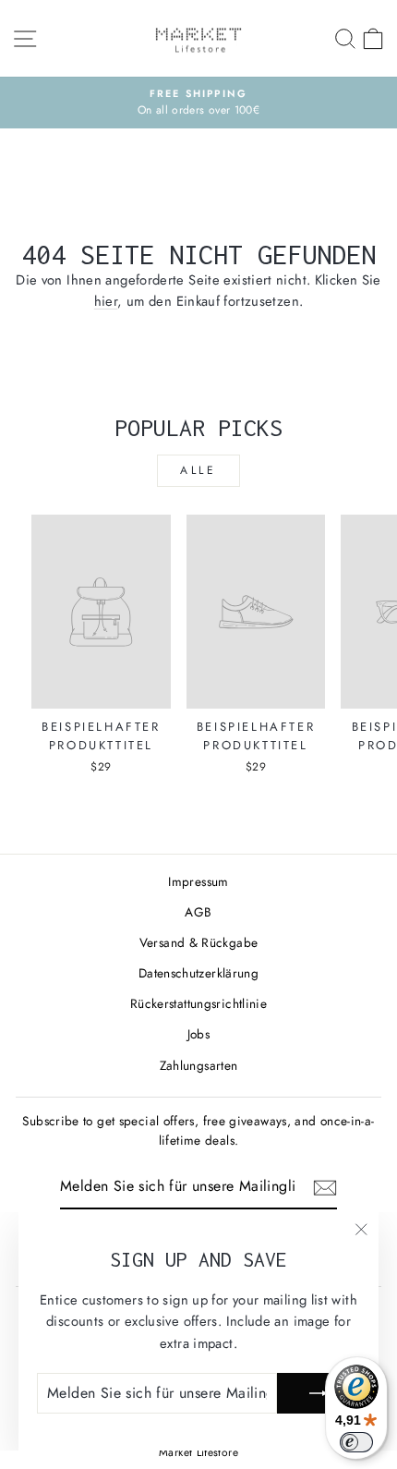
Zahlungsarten (199, 1065)
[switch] (356, 1442)
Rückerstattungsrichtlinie (198, 1003)
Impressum (198, 881)
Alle (198, 470)
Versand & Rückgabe (199, 942)
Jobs (198, 1034)
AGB (198, 912)
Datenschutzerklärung (198, 973)
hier (105, 301)
